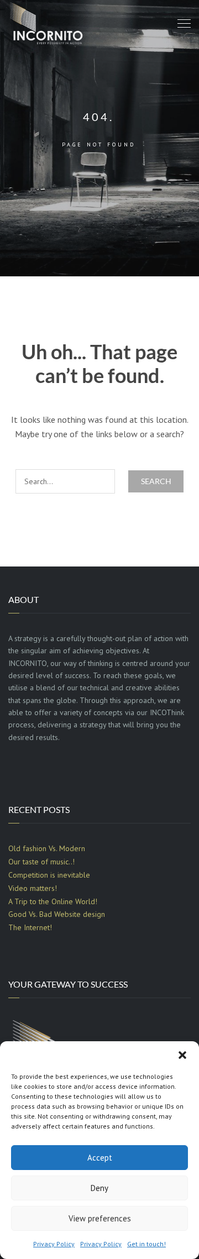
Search (156, 481)
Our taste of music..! (41, 862)
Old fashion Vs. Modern (46, 848)
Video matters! (32, 888)
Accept (99, 1157)
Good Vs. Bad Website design (56, 914)
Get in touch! (146, 1244)
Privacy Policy (54, 1244)
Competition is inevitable (49, 875)
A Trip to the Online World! (52, 901)
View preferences (100, 1218)
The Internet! (30, 927)
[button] (182, 1055)
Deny (99, 1188)
